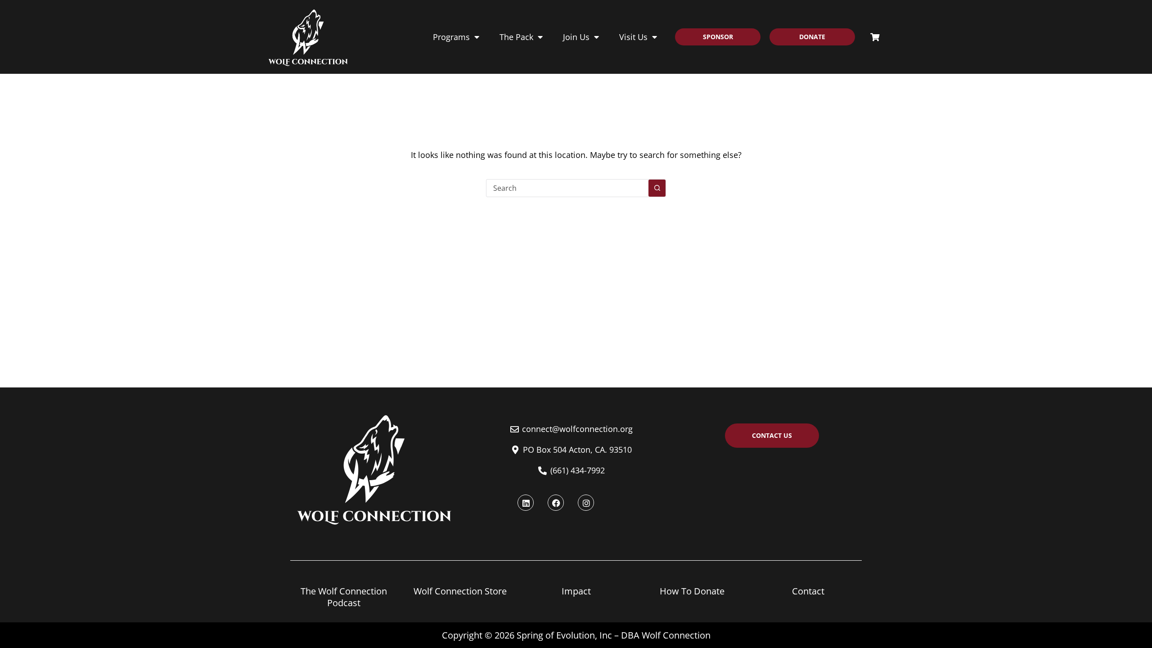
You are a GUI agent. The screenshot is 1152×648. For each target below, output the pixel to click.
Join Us (576, 37)
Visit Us (633, 37)
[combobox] (567, 188)
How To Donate (692, 591)
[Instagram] (586, 503)
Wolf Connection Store (460, 591)
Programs (451, 37)
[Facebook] (556, 503)
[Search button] (657, 188)
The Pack (516, 37)
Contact (808, 591)
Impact (576, 591)
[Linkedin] (526, 503)
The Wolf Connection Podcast (344, 597)
